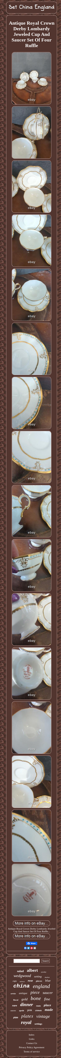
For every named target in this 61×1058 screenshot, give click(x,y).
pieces (39, 981)
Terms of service (32, 1051)
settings (38, 1024)
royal (26, 1022)
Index (31, 1035)
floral (15, 1000)
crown (38, 1010)
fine (47, 999)
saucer (48, 993)
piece (35, 992)
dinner (26, 1004)
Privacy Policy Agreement (31, 1047)
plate (15, 1017)
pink (29, 1010)
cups (15, 981)
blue (48, 980)
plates (27, 1015)
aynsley (43, 972)
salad (20, 971)
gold (24, 999)
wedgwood (22, 975)
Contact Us (31, 1043)
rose (30, 980)
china (21, 986)
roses (38, 1006)
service (13, 994)
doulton (47, 977)
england (41, 986)
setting (38, 976)
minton (22, 981)
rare (14, 1005)
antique (23, 993)
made (49, 1010)
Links (31, 1039)
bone (36, 998)
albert (32, 970)
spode (21, 1010)
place (47, 1005)
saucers (13, 1011)
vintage (43, 1016)
